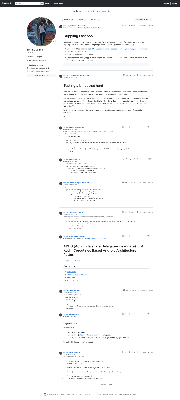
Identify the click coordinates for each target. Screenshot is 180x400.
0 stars (151, 25)
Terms (62, 394)
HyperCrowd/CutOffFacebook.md (93, 28)
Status (80, 394)
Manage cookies (108, 394)
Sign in (166, 3)
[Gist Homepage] (8, 3)
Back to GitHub (58, 3)
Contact (99, 394)
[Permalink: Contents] (62, 266)
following (44, 61)
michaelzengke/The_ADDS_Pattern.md (95, 238)
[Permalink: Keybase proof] (62, 323)
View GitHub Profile (41, 75)
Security (74, 394)
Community (87, 394)
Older (110, 385)
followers (33, 61)
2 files (125, 182)
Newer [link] (103, 385)
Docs (93, 394)
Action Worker (72, 280)
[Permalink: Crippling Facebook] (62, 36)
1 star (151, 159)
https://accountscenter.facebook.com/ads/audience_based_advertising (120, 49)
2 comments (142, 182)
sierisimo (66, 26)
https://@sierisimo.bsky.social (39, 71)
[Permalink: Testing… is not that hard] (62, 85)
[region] (106, 50)
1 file (125, 25)
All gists (48, 3)
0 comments (142, 25)
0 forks (133, 25)
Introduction (71, 271)
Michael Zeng (75, 261)
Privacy (68, 394)
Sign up (174, 3)
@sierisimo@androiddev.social (39, 68)
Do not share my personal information (125, 394)
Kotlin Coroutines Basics (76, 274)
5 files (126, 159)
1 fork (133, 75)
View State (71, 277)
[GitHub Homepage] (45, 394)
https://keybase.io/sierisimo (90, 335)
